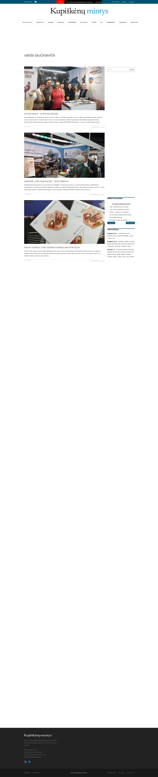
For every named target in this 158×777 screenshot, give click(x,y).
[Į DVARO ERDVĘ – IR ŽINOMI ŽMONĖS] (64, 88)
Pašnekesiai (37, 772)
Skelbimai (27, 772)
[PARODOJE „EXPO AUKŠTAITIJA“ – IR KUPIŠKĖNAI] (64, 155)
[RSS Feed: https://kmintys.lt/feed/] (25, 761)
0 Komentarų (94, 127)
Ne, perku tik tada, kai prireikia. (118, 220)
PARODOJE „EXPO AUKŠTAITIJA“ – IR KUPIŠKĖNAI (46, 181)
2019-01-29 (28, 126)
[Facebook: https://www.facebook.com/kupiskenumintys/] (35, 1)
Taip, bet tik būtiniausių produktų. (119, 209)
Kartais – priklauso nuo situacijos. (119, 212)
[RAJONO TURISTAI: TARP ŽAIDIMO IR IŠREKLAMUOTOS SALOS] (64, 222)
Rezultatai (130, 223)
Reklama (124, 2)
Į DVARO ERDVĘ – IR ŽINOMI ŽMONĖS (41, 113)
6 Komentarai (94, 260)
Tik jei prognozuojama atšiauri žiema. (121, 215)
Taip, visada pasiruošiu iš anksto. (119, 207)
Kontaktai (131, 2)
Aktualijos (28, 67)
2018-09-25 (28, 194)
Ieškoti (132, 69)
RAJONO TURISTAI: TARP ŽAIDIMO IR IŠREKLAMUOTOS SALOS (52, 247)
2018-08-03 (28, 260)
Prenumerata (115, 2)
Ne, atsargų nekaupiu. (116, 217)
